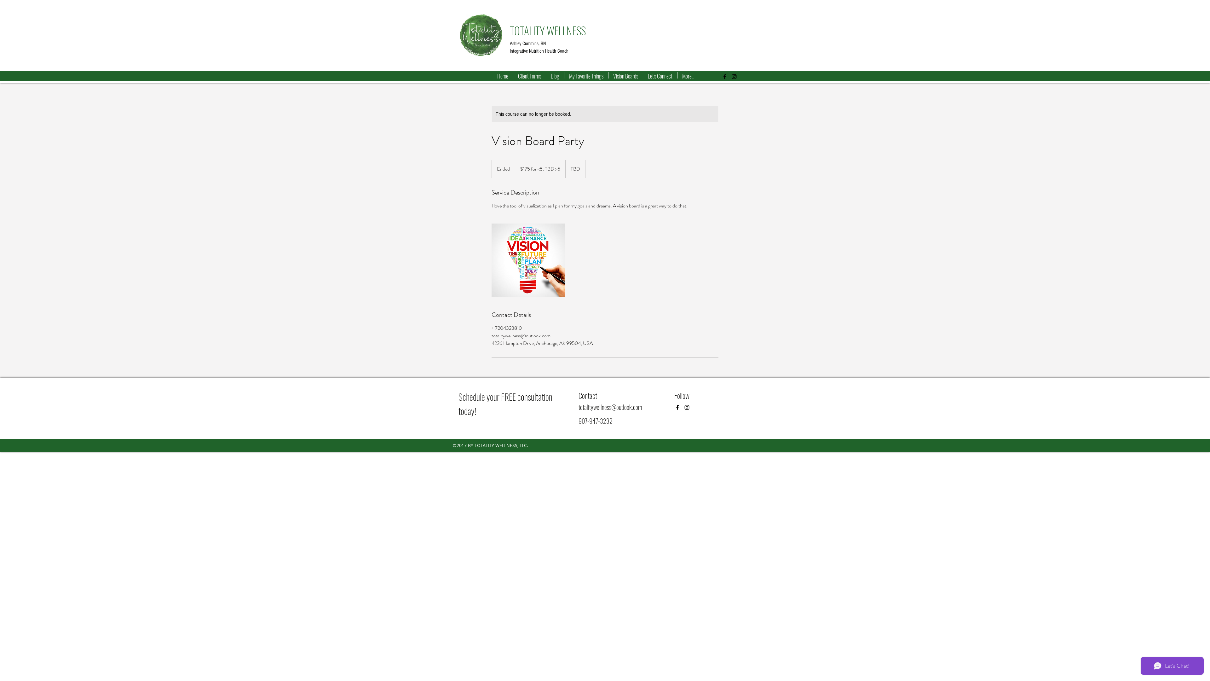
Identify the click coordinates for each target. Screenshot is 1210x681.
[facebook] (725, 76)
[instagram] (734, 76)
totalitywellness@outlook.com (610, 407)
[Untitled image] (528, 260)
